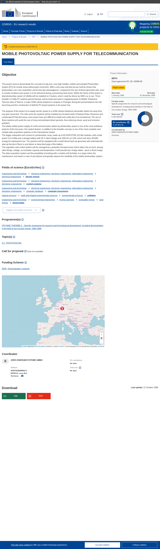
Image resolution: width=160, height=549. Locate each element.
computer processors (58, 191)
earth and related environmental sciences (39, 195)
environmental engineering (43, 200)
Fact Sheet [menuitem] (8, 62)
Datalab (75, 31)
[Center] (101, 338)
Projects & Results (35, 31)
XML (16, 396)
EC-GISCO (60, 346)
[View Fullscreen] (101, 329)
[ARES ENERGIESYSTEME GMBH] (62, 308)
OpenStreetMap (40, 346)
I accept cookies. (102, 545)
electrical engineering (11, 177)
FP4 (33, 37)
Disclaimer (101, 346)
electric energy (33, 177)
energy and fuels (66, 200)
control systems (33, 184)
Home (5, 31)
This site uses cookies (21, 545)
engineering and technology (14, 174)
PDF (41, 396)
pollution (91, 195)
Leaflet (24, 346)
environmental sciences (72, 195)
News (67, 31)
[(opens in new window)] (22, 13)
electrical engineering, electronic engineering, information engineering (62, 174)
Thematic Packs (17, 31)
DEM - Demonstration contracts (16, 269)
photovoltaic (18, 203)
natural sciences (9, 195)
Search (84, 31)
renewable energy (87, 200)
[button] (100, 14)
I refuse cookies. (139, 545)
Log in (90, 14)
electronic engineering (12, 184)
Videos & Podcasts (53, 31)
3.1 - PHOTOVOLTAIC (12, 243)
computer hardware (34, 191)
